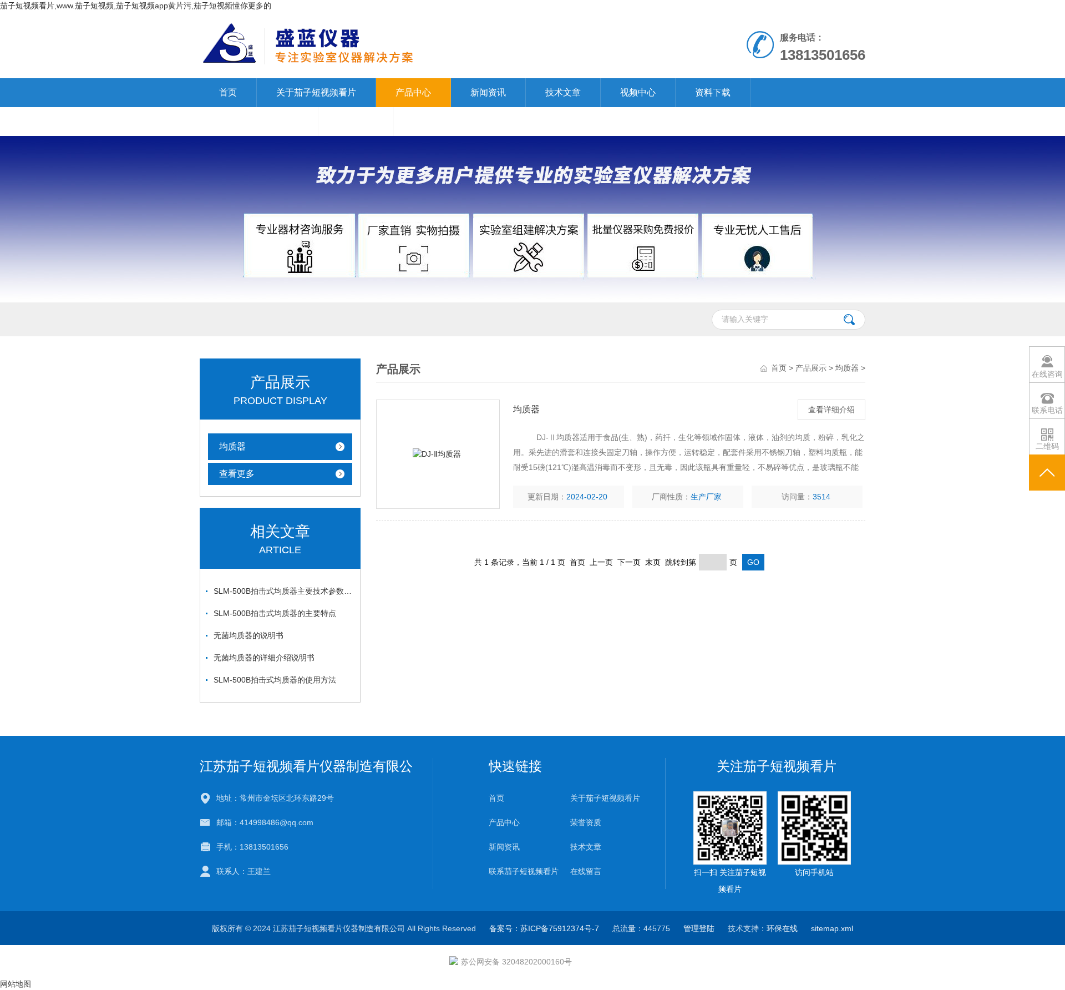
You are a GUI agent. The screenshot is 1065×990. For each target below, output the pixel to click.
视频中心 (638, 92)
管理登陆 (698, 928)
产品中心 (413, 92)
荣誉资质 (585, 822)
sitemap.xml (832, 928)
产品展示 (810, 367)
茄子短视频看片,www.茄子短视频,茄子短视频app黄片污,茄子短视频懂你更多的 (135, 5)
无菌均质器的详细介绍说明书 (264, 657)
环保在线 (782, 928)
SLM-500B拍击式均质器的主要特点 (275, 613)
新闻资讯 (488, 92)
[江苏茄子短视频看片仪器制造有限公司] (404, 44)
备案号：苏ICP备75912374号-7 (544, 928)
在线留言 (356, 121)
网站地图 (15, 983)
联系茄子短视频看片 (259, 121)
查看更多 (237, 473)
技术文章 (563, 92)
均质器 (232, 446)
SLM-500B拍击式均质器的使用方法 (275, 679)
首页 (228, 92)
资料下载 (713, 92)
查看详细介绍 (831, 409)
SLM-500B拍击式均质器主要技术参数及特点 (283, 591)
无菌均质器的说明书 (248, 635)
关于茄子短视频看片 (316, 92)
